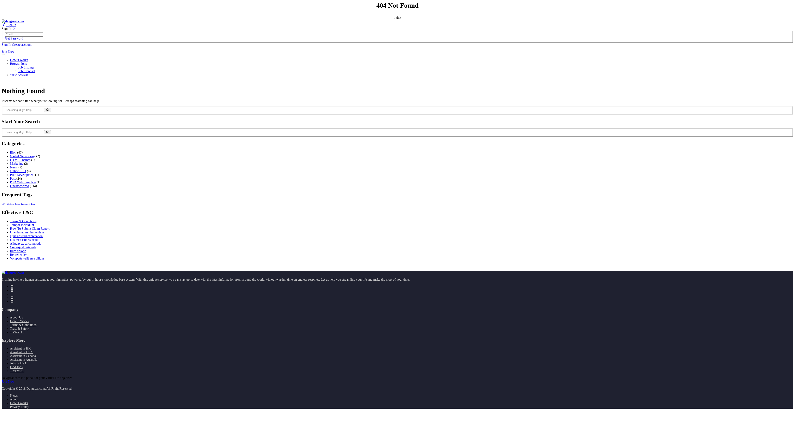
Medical (10, 204)
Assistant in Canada (23, 356)
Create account (21, 44)
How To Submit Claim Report (29, 228)
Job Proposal (26, 71)
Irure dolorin (18, 251)
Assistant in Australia (23, 359)
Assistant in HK (20, 348)
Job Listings (26, 67)
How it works (19, 60)
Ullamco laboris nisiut (24, 240)
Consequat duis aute (23, 247)
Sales (17, 204)
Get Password (14, 38)
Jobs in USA (18, 363)
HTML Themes (20, 160)
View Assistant (19, 75)
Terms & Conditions (23, 221)
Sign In (11, 25)
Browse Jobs (18, 63)
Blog (13, 152)
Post (13, 178)
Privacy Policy (19, 407)
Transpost (25, 204)
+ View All (17, 332)
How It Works (19, 321)
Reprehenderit (19, 254)
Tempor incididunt (22, 225)
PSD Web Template (23, 182)
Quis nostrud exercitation (26, 236)
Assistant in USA (21, 352)
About (14, 399)
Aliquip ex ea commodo (25, 243)
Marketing (16, 163)
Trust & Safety (19, 328)
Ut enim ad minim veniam (27, 232)
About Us (16, 317)
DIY (4, 204)
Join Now (8, 51)
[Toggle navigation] (3, 54)
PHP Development (22, 175)
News (14, 167)
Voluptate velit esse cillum (27, 258)
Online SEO (18, 171)
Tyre (33, 204)
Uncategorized (19, 186)
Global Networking (22, 156)
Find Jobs (16, 367)
